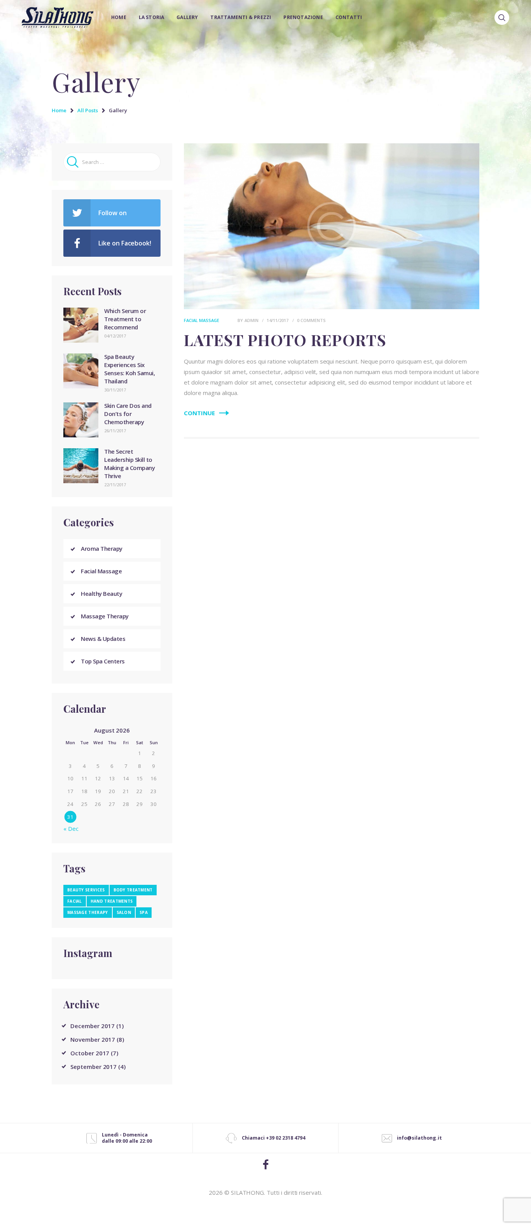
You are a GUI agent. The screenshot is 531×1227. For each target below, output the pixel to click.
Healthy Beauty (101, 593)
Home (59, 110)
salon (124, 912)
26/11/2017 (115, 430)
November (92, 1039)
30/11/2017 (115, 390)
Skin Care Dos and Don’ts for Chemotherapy (128, 414)
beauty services (86, 890)
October (89, 1053)
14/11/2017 (277, 320)
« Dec (71, 828)
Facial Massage (201, 320)
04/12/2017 (115, 336)
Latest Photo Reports (285, 340)
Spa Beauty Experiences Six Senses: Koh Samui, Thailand (129, 369)
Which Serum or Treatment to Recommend (125, 319)
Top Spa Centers (103, 661)
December (92, 1026)
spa (144, 912)
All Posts (87, 110)
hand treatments (112, 901)
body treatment (133, 890)
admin (252, 320)
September (93, 1066)
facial (74, 901)
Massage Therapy (105, 616)
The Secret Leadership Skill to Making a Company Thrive (129, 463)
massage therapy (87, 912)
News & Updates (103, 638)
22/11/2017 (115, 484)
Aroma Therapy (101, 548)
